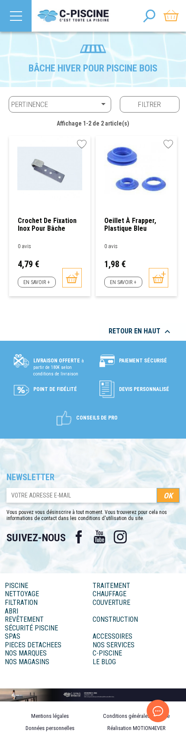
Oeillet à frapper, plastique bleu (130, 224)
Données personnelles (50, 728)
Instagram (120, 537)
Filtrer (149, 104)
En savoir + (36, 282)
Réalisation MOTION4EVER (136, 728)
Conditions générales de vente (136, 716)
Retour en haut (141, 331)
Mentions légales (50, 716)
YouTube (99, 537)
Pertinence (60, 104)
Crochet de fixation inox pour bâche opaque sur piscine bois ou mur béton (47, 224)
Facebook (78, 537)
